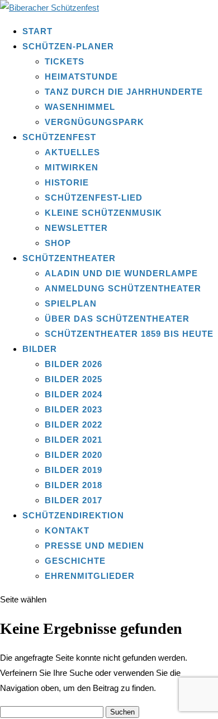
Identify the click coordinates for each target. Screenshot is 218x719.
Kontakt (67, 530)
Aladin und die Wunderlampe (121, 273)
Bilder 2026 (73, 364)
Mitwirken (71, 167)
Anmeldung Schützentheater (123, 288)
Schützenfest (59, 137)
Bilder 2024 (73, 394)
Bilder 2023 (73, 409)
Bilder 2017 (73, 500)
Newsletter (76, 228)
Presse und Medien (94, 545)
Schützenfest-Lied (94, 197)
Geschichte (75, 560)
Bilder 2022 (73, 424)
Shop (58, 243)
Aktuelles (72, 152)
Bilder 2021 (73, 439)
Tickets (64, 61)
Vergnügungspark (94, 122)
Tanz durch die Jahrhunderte (124, 91)
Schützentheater (69, 258)
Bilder (39, 349)
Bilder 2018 (73, 485)
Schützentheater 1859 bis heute (129, 333)
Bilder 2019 (73, 470)
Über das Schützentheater (117, 318)
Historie (67, 182)
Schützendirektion (73, 515)
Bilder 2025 (73, 379)
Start (37, 31)
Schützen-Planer (68, 46)
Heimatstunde (81, 76)
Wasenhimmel (80, 107)
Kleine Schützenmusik (103, 212)
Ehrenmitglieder (90, 576)
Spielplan (71, 303)
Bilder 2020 (73, 455)
